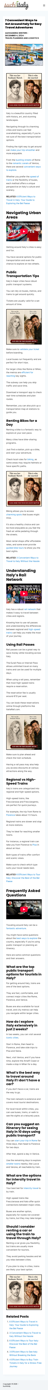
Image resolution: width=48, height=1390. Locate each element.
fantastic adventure (16, 928)
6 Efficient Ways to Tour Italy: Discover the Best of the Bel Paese (23, 878)
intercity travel (31, 1188)
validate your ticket (29, 349)
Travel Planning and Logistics (22, 38)
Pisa (34, 845)
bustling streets (23, 160)
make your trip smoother (22, 150)
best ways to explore (26, 938)
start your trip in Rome (26, 1140)
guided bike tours (15, 548)
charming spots (14, 514)
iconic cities (12, 1037)
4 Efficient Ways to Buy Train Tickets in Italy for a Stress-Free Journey (25, 1363)
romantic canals (21, 163)
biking (30, 459)
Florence (10, 815)
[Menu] (44, 5)
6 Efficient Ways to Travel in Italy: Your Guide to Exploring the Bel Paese (20, 200)
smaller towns (13, 1163)
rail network (30, 609)
